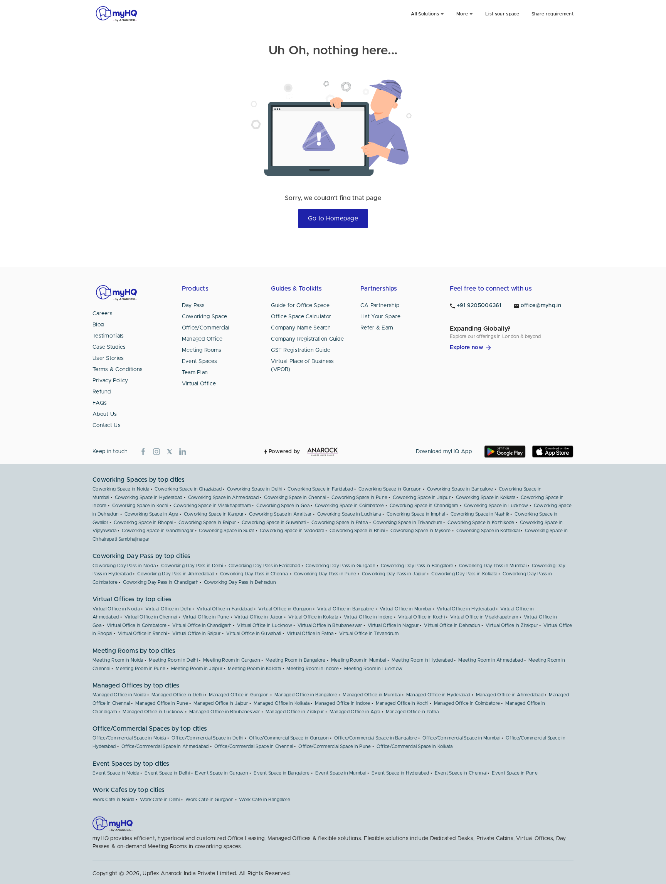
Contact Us (106, 425)
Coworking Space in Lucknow (496, 505)
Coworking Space (204, 316)
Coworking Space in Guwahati (274, 522)
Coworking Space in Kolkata (485, 497)
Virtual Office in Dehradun (452, 625)
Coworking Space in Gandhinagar (157, 530)
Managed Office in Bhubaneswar (224, 711)
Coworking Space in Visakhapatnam (212, 505)
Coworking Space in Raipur (207, 522)
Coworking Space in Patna (339, 522)
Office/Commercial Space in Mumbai (461, 738)
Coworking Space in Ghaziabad (188, 489)
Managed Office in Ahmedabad (509, 694)
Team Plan (195, 372)
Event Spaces (199, 361)
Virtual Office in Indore (368, 617)
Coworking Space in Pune (359, 497)
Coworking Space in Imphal (416, 514)
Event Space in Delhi (167, 773)
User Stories (108, 358)
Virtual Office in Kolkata (313, 617)
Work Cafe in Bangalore (264, 799)
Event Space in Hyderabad (400, 773)
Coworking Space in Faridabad (320, 489)
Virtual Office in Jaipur (258, 617)
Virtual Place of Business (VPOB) (302, 365)
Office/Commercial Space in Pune (334, 746)
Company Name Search (301, 328)
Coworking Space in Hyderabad (148, 497)
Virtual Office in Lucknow (264, 625)
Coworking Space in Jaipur (422, 497)
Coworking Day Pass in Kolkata (464, 573)
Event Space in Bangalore (281, 773)
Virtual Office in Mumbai (405, 609)
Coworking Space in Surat (226, 530)
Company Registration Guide (307, 339)
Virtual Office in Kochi (421, 617)
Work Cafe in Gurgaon (209, 799)
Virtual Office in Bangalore (345, 609)
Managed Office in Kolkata (282, 703)
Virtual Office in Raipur (196, 633)
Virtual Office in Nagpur (393, 625)
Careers (102, 313)
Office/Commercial (205, 328)
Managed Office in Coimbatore (467, 703)
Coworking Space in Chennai (295, 497)
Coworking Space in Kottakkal (488, 530)
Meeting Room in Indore (312, 668)
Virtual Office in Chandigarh (202, 625)
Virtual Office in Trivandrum (369, 633)
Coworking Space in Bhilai (357, 530)
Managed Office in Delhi (177, 694)
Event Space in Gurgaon (221, 773)
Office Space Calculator (301, 316)
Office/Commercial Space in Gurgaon (289, 738)
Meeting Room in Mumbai (358, 660)
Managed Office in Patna (412, 711)
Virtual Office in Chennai (150, 617)
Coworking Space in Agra (151, 514)
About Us (104, 414)
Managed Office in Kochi (402, 703)
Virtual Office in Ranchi (142, 633)
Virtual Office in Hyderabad (466, 609)
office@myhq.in (541, 305)
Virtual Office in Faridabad (224, 609)
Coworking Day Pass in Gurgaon (340, 565)
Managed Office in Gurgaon (239, 694)
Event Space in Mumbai (340, 773)
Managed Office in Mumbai (371, 694)
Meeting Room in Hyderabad (422, 660)
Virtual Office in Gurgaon (285, 609)
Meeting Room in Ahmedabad (490, 660)
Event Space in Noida (115, 773)
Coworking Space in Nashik (480, 514)
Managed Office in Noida (119, 694)
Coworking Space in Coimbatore (349, 505)
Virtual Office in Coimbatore (136, 625)
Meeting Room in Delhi (173, 660)
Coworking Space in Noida (120, 489)
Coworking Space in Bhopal (143, 522)
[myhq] (116, 14)
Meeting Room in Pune (140, 668)
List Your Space (380, 316)
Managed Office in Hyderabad (438, 694)
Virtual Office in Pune (206, 617)
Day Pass (193, 305)
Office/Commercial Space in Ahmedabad (165, 746)
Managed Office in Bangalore (305, 694)
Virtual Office (199, 384)
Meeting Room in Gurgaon (231, 660)
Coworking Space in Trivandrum (407, 522)
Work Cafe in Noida (113, 799)
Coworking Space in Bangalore (460, 489)
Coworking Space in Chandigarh (424, 505)
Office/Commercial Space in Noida (129, 738)
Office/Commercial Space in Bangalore (375, 738)
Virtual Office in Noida (116, 609)
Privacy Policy (110, 380)
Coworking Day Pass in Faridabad (264, 565)
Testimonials (108, 336)
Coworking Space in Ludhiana (349, 514)
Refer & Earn (377, 328)
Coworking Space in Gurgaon (390, 489)
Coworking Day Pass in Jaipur (394, 573)
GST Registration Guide (300, 350)
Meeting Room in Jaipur (197, 668)
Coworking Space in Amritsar (280, 514)
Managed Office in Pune (161, 703)
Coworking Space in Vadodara (292, 530)
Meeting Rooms (202, 350)
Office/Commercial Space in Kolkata (414, 746)
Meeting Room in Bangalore (296, 660)
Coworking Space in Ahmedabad (223, 497)
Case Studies (109, 347)
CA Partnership (379, 305)
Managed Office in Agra (355, 711)
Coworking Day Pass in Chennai (254, 573)
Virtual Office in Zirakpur (512, 625)
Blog (98, 325)
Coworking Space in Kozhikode (480, 522)
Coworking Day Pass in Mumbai (492, 565)
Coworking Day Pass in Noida (124, 565)
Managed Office (202, 339)
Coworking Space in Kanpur (214, 514)
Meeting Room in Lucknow (373, 668)
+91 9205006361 (479, 305)
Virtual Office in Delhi (168, 609)
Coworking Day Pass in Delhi (192, 565)
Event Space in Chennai (461, 773)
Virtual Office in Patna (310, 633)
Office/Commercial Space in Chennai (253, 746)
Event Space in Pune (515, 773)
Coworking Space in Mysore (420, 530)
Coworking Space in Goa (282, 505)
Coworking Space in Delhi (254, 489)
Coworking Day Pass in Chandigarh (160, 582)
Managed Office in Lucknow (153, 711)
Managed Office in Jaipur (220, 703)
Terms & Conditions (117, 369)
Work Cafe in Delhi (160, 799)
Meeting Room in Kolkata (254, 668)
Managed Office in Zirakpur (295, 711)
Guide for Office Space (300, 305)
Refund (101, 392)
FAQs (99, 403)
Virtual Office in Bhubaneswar (330, 625)
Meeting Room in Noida (117, 660)
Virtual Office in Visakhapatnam (484, 617)
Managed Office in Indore (342, 703)
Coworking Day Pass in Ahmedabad (175, 573)
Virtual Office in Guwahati (253, 633)
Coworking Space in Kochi (140, 505)
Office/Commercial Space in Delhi (208, 738)
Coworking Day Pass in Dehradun (240, 582)
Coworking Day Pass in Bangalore (417, 565)
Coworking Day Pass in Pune (325, 573)
